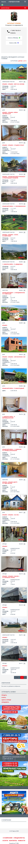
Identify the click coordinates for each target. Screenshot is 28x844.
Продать (4, 695)
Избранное (6, 683)
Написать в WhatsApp (13, 37)
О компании (7, 838)
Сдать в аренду (6, 700)
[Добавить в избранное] (24, 82)
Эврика (3, 2)
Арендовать (5, 702)
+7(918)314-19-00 (14, 2)
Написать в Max (13, 43)
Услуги (5, 840)
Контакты (13, 840)
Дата (19, 61)
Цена (24, 61)
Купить (4, 697)
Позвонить (13, 33)
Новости (21, 840)
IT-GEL (17, 843)
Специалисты (19, 838)
